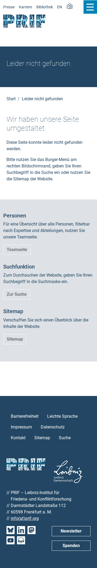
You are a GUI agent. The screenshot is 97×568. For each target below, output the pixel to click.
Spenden (71, 545)
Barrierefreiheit (25, 416)
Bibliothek (44, 7)
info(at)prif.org (25, 518)
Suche (65, 437)
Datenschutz (53, 427)
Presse (9, 7)
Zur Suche (17, 294)
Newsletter (71, 531)
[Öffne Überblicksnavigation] (90, 7)
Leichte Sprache (62, 416)
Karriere (25, 7)
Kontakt (18, 437)
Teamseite (17, 249)
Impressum (21, 427)
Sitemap (15, 339)
